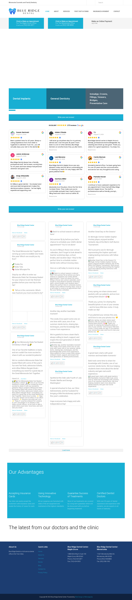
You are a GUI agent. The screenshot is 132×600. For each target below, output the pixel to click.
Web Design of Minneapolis (84, 597)
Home (47, 11)
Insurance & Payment (101, 11)
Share (25, 232)
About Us (41, 555)
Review (40, 562)
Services (66, 11)
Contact (117, 11)
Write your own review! (66, 117)
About (56, 11)
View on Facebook (17, 232)
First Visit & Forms (81, 11)
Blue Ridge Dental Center (25, 225)
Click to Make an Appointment (27, 21)
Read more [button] (53, 150)
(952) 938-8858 (68, 25)
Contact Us (41, 569)
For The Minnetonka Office (65, 23)
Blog (39, 565)
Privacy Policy (42, 572)
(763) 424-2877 (28, 25)
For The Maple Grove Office (26, 23)
